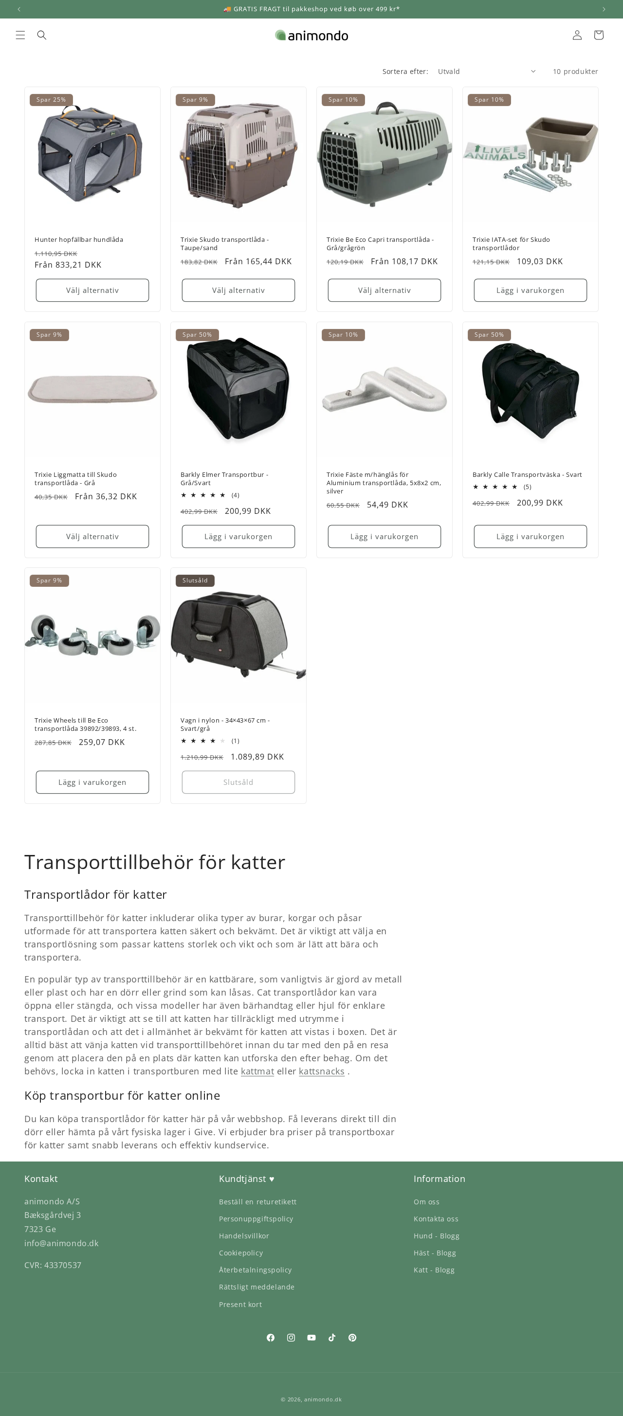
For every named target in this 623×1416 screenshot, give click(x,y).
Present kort (240, 1304)
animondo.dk (323, 1399)
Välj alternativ (92, 290)
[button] (20, 35)
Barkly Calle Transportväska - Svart (528, 475)
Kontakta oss (436, 1218)
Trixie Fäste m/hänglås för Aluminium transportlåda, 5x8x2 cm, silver (384, 483)
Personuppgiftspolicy (256, 1218)
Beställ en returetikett (258, 1201)
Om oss (427, 1201)
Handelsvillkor (244, 1235)
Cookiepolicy (241, 1252)
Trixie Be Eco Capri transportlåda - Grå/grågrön (380, 244)
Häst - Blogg (435, 1252)
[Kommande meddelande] (604, 9)
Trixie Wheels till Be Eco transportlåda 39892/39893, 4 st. (85, 724)
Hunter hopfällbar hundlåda (79, 240)
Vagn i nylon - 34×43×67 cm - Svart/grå (225, 724)
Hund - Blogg (436, 1235)
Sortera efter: (406, 71)
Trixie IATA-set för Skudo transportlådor (511, 244)
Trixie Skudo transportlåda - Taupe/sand (225, 244)
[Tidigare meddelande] (19, 9)
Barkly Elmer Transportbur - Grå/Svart (224, 479)
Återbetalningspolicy (255, 1269)
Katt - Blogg (434, 1269)
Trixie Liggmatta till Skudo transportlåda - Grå (76, 479)
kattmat (257, 1071)
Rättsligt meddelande (257, 1286)
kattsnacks (322, 1071)
